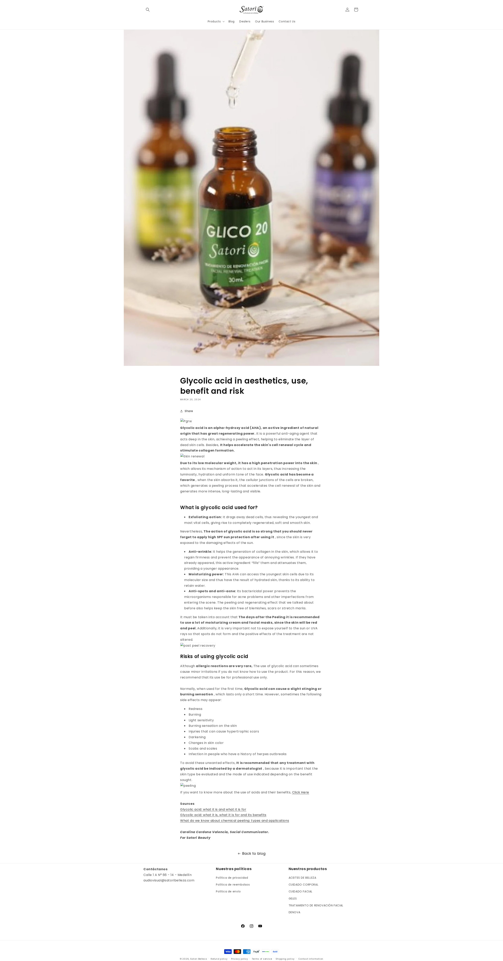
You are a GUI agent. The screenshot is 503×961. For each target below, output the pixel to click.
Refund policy (219, 958)
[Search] (147, 9)
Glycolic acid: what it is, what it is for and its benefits (223, 815)
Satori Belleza (198, 958)
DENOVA (294, 912)
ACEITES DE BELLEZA (302, 878)
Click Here (300, 792)
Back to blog (254, 853)
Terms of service (262, 958)
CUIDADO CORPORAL (304, 885)
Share (189, 411)
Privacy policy (239, 958)
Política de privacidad (232, 878)
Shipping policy (285, 958)
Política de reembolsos (233, 885)
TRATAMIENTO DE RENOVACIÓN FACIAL (316, 905)
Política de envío (228, 891)
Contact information (310, 958)
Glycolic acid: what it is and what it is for (213, 809)
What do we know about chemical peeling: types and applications (234, 820)
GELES (293, 898)
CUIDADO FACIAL (300, 891)
